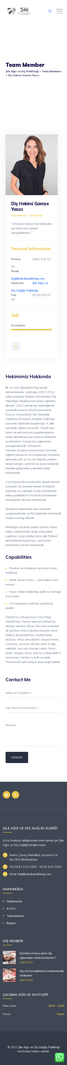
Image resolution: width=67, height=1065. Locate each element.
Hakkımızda (14, 901)
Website (17, 283)
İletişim (11, 923)
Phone (16, 259)
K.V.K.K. (11, 908)
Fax (13, 295)
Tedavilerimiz (15, 916)
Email (15, 271)
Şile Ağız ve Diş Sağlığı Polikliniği (39, 1047)
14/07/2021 (26, 962)
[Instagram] (15, 346)
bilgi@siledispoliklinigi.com (28, 278)
